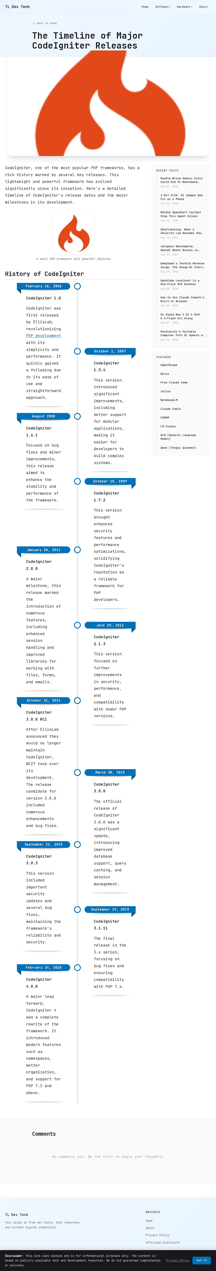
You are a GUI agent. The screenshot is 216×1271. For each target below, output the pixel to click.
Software (163, 7)
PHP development (43, 335)
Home (145, 7)
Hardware (184, 7)
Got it (202, 1260)
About (203, 7)
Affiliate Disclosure (163, 1242)
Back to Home (47, 23)
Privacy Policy (157, 1235)
